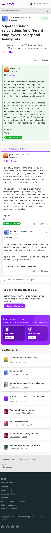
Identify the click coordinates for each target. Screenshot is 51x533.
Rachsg (25, 374)
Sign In (45, 4)
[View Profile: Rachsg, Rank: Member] (6, 372)
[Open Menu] (47, 10)
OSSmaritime (27, 413)
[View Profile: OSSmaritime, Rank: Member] (6, 411)
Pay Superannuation (19, 421)
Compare (4, 486)
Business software (8, 483)
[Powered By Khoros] (25, 466)
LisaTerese (13, 17)
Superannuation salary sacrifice (24, 433)
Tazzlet (23, 362)
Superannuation (17, 371)
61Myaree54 (27, 425)
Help (34, 460)
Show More (8, 52)
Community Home (9, 460)
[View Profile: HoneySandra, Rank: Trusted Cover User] (6, 447)
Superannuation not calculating (24, 357)
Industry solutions (8, 505)
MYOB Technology (23, 517)
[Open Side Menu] (3, 4)
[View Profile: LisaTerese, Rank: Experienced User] (5, 19)
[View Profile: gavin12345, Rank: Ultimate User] (5, 155)
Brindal (24, 437)
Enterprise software (8, 494)
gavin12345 (15, 68)
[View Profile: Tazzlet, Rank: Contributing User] (6, 359)
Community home (15, 306)
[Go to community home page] (10, 4)
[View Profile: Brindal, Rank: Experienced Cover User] (6, 435)
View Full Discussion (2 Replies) (15, 149)
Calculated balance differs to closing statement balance (26, 383)
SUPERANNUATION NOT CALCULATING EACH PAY (28, 396)
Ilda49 (23, 401)
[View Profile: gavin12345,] (6, 69)
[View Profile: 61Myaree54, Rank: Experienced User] (6, 423)
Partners (4, 498)
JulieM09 (24, 388)
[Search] (31, 3)
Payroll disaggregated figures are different (25, 445)
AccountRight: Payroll (11, 10)
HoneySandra (26, 448)
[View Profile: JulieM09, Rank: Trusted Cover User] (6, 384)
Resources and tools (9, 509)
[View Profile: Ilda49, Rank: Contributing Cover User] (6, 398)
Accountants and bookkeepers (13, 501)
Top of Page (24, 460)
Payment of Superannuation (22, 410)
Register (37, 4)
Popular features (7, 490)
